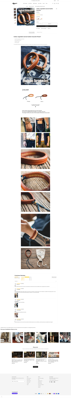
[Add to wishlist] (56, 9)
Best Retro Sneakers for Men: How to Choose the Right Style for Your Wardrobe (53, 361)
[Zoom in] (33, 9)
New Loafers (39, 3)
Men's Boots (30, 3)
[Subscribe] (24, 381)
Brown (37, 19)
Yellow (41, 19)
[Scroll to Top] (69, 394)
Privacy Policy (40, 383)
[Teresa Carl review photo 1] (16, 305)
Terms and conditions (41, 384)
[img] (19, 283)
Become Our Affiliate (40, 378)
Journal (44, 3)
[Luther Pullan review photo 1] (16, 315)
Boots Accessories (31, 6)
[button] (58, 3)
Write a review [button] (54, 277)
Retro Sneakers (25, 3)
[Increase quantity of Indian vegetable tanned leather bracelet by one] (40, 24)
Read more (13, 363)
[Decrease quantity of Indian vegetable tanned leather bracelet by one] (37, 24)
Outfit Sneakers (35, 3)
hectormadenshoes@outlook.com (53, 380)
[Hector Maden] (15, 3)
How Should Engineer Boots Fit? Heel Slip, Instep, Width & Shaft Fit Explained (29, 360)
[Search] (53, 3)
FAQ (38, 379)
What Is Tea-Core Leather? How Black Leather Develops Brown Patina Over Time (17, 361)
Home (27, 6)
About (46, 3)
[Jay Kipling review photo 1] (16, 295)
